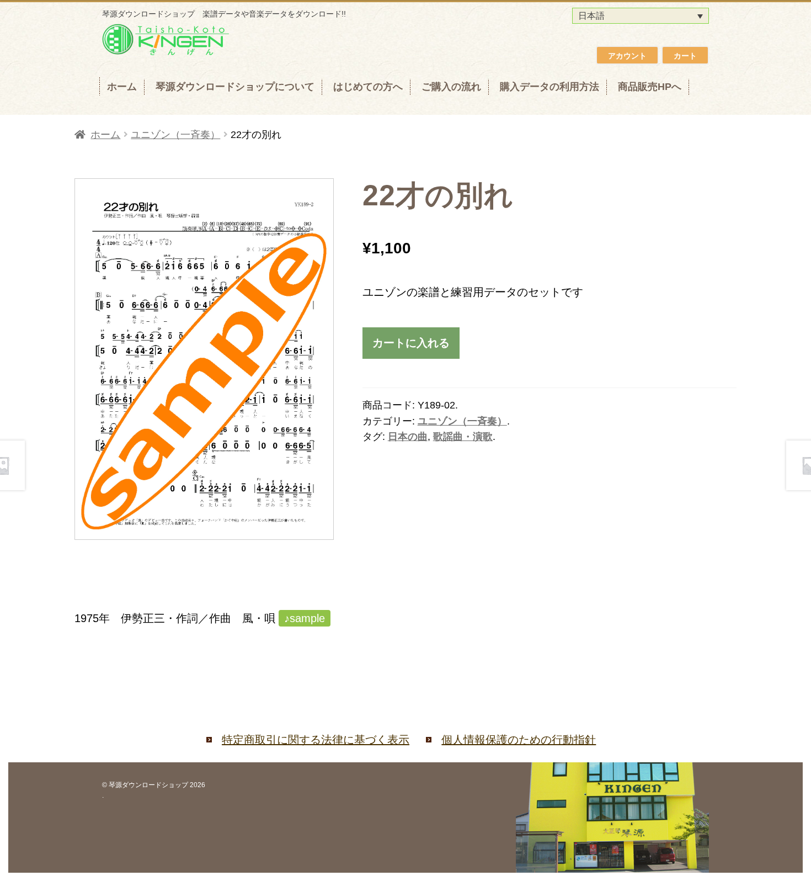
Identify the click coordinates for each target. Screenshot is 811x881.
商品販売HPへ (649, 86)
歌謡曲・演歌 (463, 436)
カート (685, 56)
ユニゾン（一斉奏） (175, 134)
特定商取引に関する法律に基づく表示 (315, 740)
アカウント (627, 56)
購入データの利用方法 (549, 86)
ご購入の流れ (451, 86)
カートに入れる (411, 342)
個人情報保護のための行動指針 (518, 740)
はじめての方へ (368, 86)
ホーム (122, 86)
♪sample (304, 618)
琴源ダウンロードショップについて (235, 86)
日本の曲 (408, 436)
